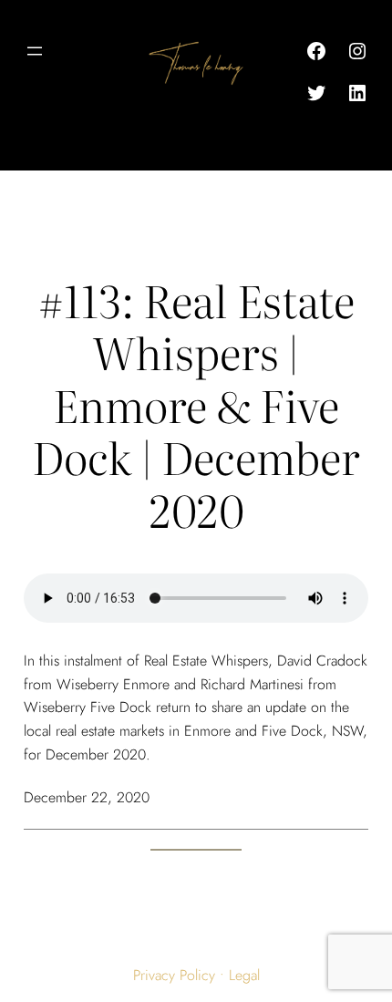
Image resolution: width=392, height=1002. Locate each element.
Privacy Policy (174, 975)
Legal (244, 975)
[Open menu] (35, 51)
